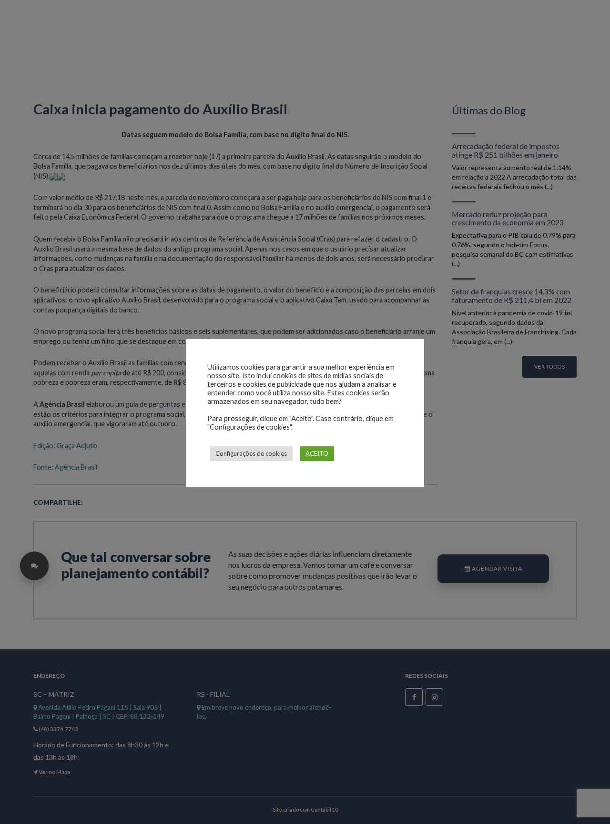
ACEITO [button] (316, 453)
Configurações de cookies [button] (251, 453)
